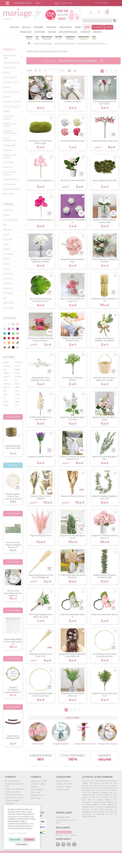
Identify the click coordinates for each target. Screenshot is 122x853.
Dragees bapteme (63, 781)
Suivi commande (101, 2)
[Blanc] (4, 324)
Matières (9, 357)
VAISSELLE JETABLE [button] (10, 77)
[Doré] (4, 347)
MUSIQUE (7, 264)
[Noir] (13, 347)
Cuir (5, 380)
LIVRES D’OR (8, 167)
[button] (59, 36)
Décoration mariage (43, 43)
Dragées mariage (62, 789)
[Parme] (13, 329)
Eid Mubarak (8, 308)
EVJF (4, 298)
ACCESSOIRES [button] (38, 27)
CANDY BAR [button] (52, 32)
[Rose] (17, 324)
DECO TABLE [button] (14, 27)
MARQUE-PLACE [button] (9, 67)
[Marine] (9, 333)
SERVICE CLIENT (64, 812)
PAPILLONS (7, 230)
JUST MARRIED (8, 254)
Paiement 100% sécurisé (14, 797)
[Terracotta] (17, 338)
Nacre (5, 405)
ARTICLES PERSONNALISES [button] (68, 32)
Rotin (17, 387)
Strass (17, 394)
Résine (17, 384)
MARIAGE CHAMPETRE (11, 63)
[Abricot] (9, 343)
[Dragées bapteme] (61, 731)
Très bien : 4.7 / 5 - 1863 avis (66, 835)
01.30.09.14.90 (63, 817)
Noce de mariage (37, 789)
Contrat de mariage (38, 784)
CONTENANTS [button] (85, 32)
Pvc (16, 380)
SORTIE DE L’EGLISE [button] (10, 106)
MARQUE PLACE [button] (26, 32)
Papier (17, 369)
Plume (17, 373)
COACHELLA (7, 288)
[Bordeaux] (9, 338)
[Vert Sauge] (17, 333)
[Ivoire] (9, 324)
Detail (25, 84)
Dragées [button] (78, 27)
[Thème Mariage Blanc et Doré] (107, 731)
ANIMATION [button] (97, 32)
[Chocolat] (4, 338)
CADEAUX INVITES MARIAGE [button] (10, 156)
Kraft (5, 394)
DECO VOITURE (39, 32)
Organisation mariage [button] (22, 3)
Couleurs (9, 318)
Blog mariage (35, 798)
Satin (17, 391)
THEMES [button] (87, 27)
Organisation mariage (38, 781)
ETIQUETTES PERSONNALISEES (10, 132)
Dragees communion (64, 784)
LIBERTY (6, 244)
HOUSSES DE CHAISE (11, 92)
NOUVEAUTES (98, 27)
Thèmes (8, 204)
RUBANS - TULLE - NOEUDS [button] (10, 124)
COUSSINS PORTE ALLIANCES (10, 173)
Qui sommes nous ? (12, 781)
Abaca (5, 362)
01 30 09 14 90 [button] (65, 3)
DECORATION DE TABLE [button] (9, 56)
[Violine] (17, 329)
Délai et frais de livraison (14, 795)
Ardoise (6, 366)
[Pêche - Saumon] (4, 343)
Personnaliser (22, 844)
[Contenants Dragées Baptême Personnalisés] (84, 731)
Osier (17, 366)
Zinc (16, 405)
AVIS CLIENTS (63, 827)
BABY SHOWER (8, 194)
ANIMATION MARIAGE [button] (11, 189)
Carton (6, 373)
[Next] (115, 71)
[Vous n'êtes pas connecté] (90, 12)
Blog (37, 3)
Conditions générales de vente (14, 785)
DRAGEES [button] (6, 111)
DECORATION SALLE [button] (10, 82)
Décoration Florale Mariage (77, 61)
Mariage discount (37, 795)
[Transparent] (17, 347)
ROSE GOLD (7, 278)
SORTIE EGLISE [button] (51, 27)
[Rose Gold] (9, 347)
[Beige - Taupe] (13, 343)
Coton (6, 377)
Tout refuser (29, 839)
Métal (5, 402)
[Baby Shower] (38, 731)
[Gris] (13, 324)
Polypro (18, 377)
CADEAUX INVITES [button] (65, 27)
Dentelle (7, 384)
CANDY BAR (7, 239)
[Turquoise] (4, 333)
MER (5, 225)
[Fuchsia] (9, 329)
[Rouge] (13, 338)
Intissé (6, 387)
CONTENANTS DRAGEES (8, 117)
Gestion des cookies (12, 792)
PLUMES (6, 234)
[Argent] (17, 343)
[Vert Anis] (13, 333)
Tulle (17, 398)
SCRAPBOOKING (9, 145)
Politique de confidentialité (15, 789)
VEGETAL (6, 215)
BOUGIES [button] (6, 72)
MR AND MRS (8, 273)
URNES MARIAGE (9, 184)
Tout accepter (15, 839)
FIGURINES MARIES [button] (10, 179)
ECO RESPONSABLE (10, 220)
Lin (4, 398)
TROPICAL (7, 249)
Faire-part (34, 786)
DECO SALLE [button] (26, 27)
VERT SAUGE (8, 293)
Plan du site (9, 803)
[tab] (13, 56)
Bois (5, 369)
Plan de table (35, 792)
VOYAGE (6, 259)
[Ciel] (4, 329)
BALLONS (6, 87)
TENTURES (7, 97)
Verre (17, 402)
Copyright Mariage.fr (12, 800)
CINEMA (6, 269)
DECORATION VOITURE (12, 102)
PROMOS (109, 27)
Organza (18, 362)
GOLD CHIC (7, 283)
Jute (5, 391)
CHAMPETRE (8, 210)
